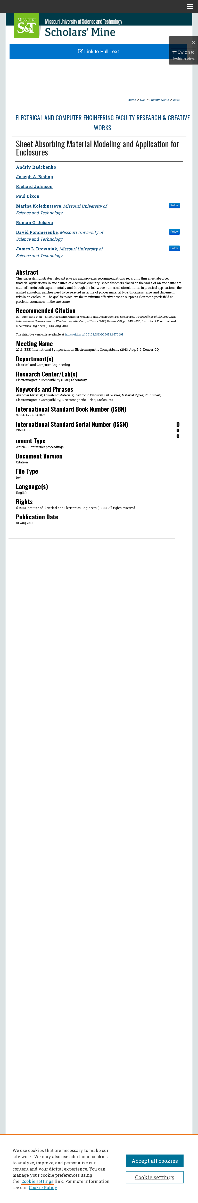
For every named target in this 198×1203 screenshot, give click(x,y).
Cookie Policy (43, 1187)
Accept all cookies (154, 1160)
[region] (99, 1168)
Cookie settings (37, 1181)
